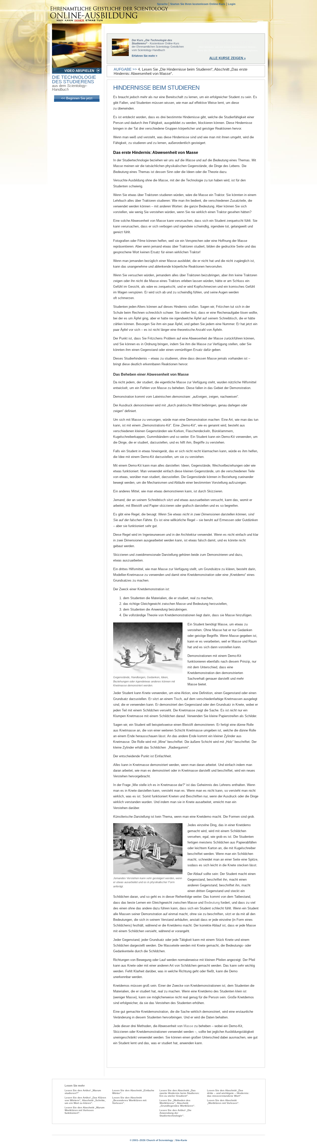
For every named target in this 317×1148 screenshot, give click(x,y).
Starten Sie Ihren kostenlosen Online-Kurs (197, 3)
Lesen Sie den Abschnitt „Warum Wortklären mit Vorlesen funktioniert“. (85, 1110)
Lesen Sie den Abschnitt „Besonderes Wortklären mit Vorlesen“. (129, 1100)
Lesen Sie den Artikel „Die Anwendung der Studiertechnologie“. (175, 1113)
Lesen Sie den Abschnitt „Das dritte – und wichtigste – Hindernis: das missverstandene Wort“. (228, 1093)
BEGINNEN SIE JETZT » (227, 42)
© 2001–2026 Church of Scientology (151, 1140)
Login (232, 3)
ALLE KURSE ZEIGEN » (227, 58)
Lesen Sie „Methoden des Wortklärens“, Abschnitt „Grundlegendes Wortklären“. (177, 1103)
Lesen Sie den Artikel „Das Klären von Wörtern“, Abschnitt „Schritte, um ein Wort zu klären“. (85, 1100)
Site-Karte (181, 1140)
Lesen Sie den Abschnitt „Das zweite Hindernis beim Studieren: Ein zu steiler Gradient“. (179, 1093)
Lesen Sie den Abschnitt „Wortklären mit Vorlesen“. (223, 1101)
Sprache (162, 3)
